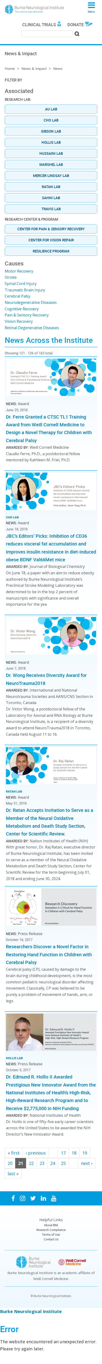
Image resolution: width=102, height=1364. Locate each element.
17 (63, 1153)
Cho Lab (51, 120)
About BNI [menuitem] (51, 1225)
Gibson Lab (51, 131)
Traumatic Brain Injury (25, 290)
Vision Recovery (19, 321)
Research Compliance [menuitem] (51, 1230)
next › (86, 1163)
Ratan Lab (51, 186)
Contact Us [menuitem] (51, 1239)
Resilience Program (51, 251)
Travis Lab (51, 208)
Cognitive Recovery (22, 308)
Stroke (11, 277)
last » (13, 1173)
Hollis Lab (51, 142)
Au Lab (51, 109)
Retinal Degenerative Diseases (32, 327)
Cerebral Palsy (17, 296)
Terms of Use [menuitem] (51, 1235)
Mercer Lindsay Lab (51, 175)
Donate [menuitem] (75, 24)
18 (74, 1153)
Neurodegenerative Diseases (31, 302)
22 (31, 1163)
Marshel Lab (51, 164)
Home (10, 68)
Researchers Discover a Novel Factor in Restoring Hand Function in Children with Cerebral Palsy (49, 954)
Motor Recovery (19, 271)
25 (63, 1163)
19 (84, 1153)
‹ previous (36, 1153)
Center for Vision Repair (51, 240)
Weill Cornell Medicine (50, 1278)
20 (10, 1163)
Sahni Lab (51, 197)
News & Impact (34, 68)
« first (14, 1153)
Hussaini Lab (51, 153)
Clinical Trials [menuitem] (39, 24)
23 (42, 1163)
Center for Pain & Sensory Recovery (51, 229)
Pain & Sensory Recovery (27, 315)
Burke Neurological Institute (34, 9)
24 (52, 1163)
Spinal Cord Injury (21, 283)
